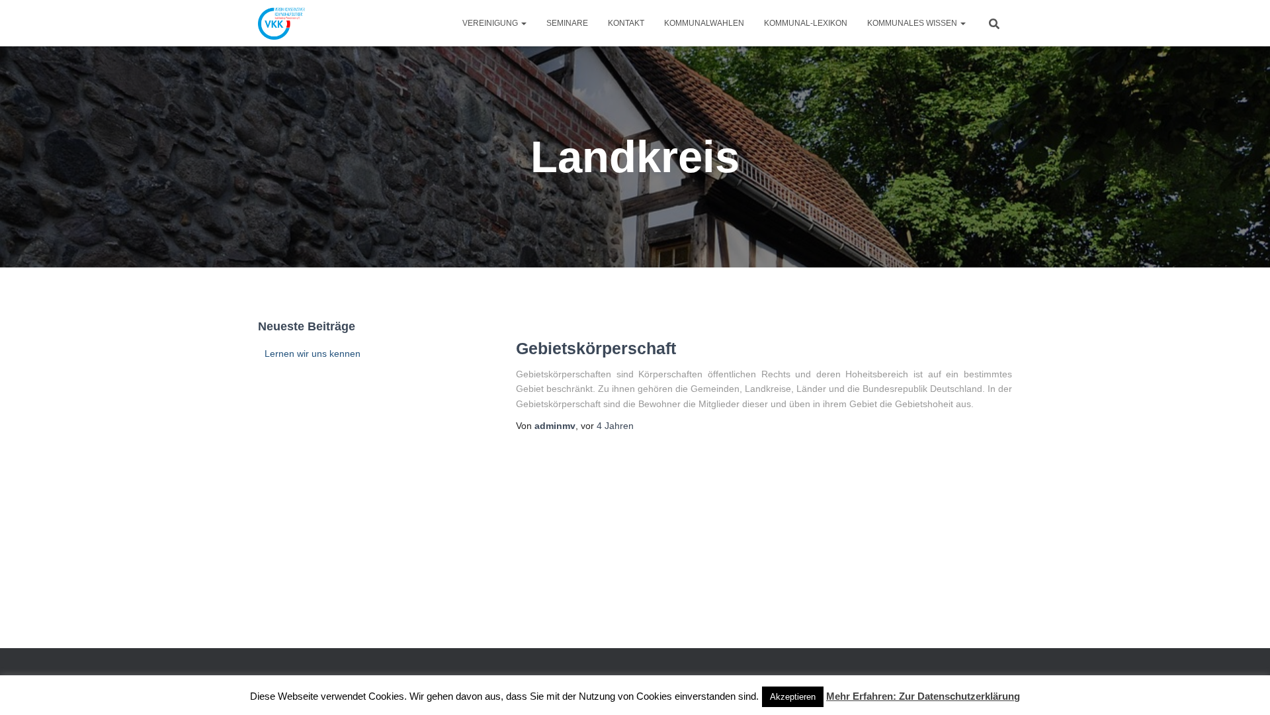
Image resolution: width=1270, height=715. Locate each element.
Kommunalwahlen (704, 23)
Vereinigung (491, 23)
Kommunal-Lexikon (805, 23)
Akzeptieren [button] (793, 697)
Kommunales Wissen (913, 23)
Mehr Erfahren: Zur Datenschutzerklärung (923, 696)
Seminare (567, 23)
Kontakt (626, 23)
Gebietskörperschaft (596, 348)
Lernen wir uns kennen (312, 353)
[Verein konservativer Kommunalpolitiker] (282, 23)
